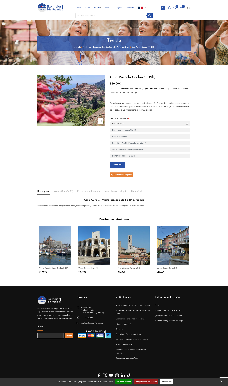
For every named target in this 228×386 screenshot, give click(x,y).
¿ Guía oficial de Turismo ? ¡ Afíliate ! (169, 315)
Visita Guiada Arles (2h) (88, 268)
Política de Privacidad (124, 344)
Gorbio (161, 89)
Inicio (79, 8)
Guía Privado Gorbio (179, 89)
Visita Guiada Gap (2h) (167, 268)
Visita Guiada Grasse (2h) (129, 268)
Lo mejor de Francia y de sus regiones (131, 319)
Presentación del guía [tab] (115, 191)
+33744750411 (87, 318)
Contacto (130, 8)
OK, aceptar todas (123, 382)
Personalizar (166, 382)
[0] (181, 8)
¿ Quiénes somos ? (123, 324)
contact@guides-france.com (92, 323)
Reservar (117, 165)
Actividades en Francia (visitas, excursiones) (133, 305)
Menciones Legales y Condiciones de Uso (132, 339)
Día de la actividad (119, 118)
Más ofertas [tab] (137, 191)
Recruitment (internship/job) (127, 358)
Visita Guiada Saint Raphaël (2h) (53, 268)
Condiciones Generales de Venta (128, 334)
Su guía (118, 8)
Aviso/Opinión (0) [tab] (63, 191)
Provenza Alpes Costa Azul (131, 89)
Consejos (107, 8)
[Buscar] (150, 15)
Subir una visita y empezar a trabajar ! (169, 321)
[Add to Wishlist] (129, 165)
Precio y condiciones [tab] (88, 191)
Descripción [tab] (43, 191)
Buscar (41, 326)
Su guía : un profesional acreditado (168, 310)
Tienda (97, 8)
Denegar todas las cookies (146, 382)
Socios (157, 305)
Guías (87, 8)
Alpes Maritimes (150, 89)
